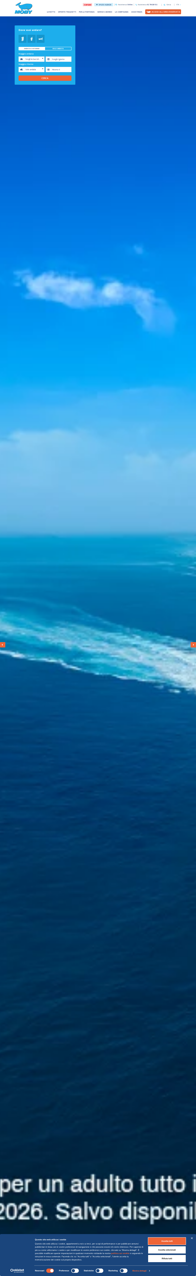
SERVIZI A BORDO (104, 12)
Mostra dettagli (139, 1271)
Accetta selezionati (167, 1250)
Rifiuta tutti (167, 1258)
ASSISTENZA (136, 12)
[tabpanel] (45, 64)
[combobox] (59, 59)
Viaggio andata (26, 54)
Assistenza (125, 4)
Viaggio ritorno (26, 64)
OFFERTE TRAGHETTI (67, 12)
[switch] (75, 1271)
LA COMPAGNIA (121, 12)
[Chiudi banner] (192, 1238)
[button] (177, 5)
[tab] (32, 48)
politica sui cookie (120, 1253)
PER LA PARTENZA (87, 12)
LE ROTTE (51, 12)
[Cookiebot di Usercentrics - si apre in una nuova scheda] (17, 1271)
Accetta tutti (167, 1241)
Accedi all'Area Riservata (166, 11)
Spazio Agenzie (105, 5)
